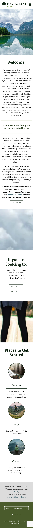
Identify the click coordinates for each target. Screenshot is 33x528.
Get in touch (16, 286)
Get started (16, 202)
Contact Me (16, 515)
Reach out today (15, 195)
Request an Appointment (16, 508)
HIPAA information (11, 521)
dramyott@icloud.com (16, 497)
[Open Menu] (30, 4)
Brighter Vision (16, 523)
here (16, 492)
